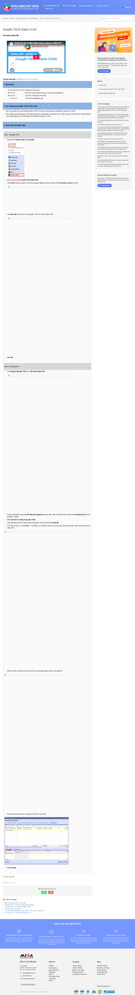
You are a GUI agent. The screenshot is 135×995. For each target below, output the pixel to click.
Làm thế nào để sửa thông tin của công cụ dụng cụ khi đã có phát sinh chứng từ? (113, 161)
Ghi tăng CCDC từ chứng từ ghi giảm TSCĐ (18, 907)
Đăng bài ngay (106, 185)
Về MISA (51, 966)
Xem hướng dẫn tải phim (29, 79)
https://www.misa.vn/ (29, 978)
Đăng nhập (52, 972)
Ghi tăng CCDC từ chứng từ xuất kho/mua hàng (19, 905)
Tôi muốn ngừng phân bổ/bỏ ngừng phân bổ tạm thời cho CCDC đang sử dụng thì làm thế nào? (113, 165)
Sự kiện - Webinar (77, 968)
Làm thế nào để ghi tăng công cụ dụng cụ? (110, 124)
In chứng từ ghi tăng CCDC (13, 909)
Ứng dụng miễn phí (77, 972)
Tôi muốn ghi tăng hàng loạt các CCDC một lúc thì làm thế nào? (24, 910)
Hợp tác (51, 974)
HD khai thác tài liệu (69, 6)
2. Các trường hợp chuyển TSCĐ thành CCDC (111, 89)
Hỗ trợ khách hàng (54, 976)
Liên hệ (51, 980)
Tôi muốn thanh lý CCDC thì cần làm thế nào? (111, 139)
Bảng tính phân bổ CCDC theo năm (15, 903)
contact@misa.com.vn (29, 973)
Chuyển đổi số (101, 974)
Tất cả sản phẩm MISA (27, 984)
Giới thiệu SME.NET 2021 (52, 6)
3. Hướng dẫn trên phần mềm (106, 93)
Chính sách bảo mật (42, 991)
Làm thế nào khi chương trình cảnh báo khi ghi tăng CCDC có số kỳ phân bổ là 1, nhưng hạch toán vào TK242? (112, 134)
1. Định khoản (102, 85)
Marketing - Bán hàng (103, 968)
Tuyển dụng (52, 978)
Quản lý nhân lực (102, 970)
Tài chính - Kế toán (102, 966)
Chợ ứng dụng (53, 968)
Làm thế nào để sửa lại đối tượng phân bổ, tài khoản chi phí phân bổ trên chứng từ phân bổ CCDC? (113, 152)
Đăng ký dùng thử (54, 970)
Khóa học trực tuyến (78, 970)
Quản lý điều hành (102, 972)
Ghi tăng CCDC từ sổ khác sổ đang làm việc (18, 913)
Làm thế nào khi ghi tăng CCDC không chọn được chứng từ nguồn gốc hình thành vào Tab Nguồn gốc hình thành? (112, 143)
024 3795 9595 (27, 976)
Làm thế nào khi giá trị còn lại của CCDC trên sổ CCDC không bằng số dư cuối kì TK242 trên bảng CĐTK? (113, 148)
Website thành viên (103, 986)
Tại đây (18, 79)
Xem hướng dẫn (104, 71)
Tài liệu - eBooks (77, 966)
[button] (44, 892)
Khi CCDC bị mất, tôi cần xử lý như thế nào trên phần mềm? (113, 156)
